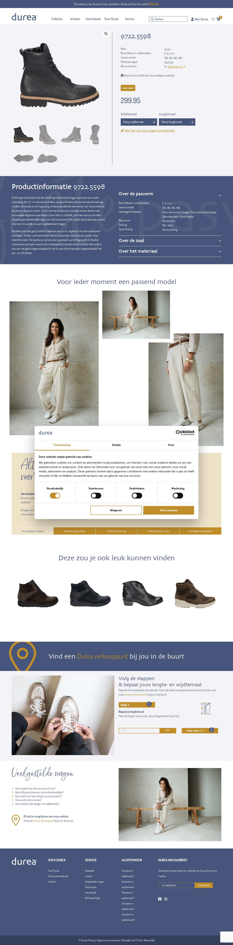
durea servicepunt (44, 820)
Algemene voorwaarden (108, 940)
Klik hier (154, 4)
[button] (106, 33)
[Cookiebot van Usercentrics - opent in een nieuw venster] (178, 433)
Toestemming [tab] (61, 444)
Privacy (92, 940)
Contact (88, 876)
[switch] (96, 496)
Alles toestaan (169, 510)
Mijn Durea (201, 19)
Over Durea (53, 870)
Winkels (52, 881)
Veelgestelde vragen (94, 881)
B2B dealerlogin (92, 897)
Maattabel (89, 870)
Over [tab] (171, 444)
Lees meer (128, 87)
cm (167, 730)
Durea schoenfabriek (58, 876)
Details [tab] (116, 444)
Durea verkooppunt (102, 655)
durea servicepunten (136, 694)
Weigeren (116, 510)
